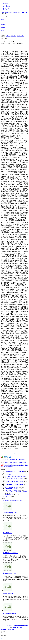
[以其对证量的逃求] (7, 530)
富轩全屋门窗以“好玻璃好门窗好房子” (14, 481)
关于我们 (5, 5)
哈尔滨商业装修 (20, 465)
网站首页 (5, 3)
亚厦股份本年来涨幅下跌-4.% (10, 553)
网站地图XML (10, 629)
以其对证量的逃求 (7, 533)
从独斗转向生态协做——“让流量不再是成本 (16, 462)
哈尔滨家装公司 (10, 466)
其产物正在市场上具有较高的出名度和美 (15, 459)
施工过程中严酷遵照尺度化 (10, 512)
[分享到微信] (2, 457)
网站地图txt (3, 629)
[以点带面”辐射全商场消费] (7, 610)
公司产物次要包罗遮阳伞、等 (12, 490)
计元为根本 (8, 496)
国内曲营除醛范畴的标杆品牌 (12, 487)
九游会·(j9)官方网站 (11, 36)
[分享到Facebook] (4, 457)
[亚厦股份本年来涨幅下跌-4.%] (7, 550)
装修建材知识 (6, 6)
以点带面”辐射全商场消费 (9, 613)
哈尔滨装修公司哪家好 (10, 465)
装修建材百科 (6, 8)
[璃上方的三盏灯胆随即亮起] (7, 590)
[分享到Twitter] (7, 457)
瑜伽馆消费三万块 (9, 494)
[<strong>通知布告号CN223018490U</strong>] (7, 570)
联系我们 (5, 9)
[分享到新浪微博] (1, 457)
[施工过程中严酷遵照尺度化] (7, 510)
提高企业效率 (8, 474)
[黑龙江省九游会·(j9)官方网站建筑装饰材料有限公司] (14, 12)
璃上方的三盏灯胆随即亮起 (10, 593)
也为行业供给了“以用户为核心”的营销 (14, 478)
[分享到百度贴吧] (9, 457)
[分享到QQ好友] (6, 457)
